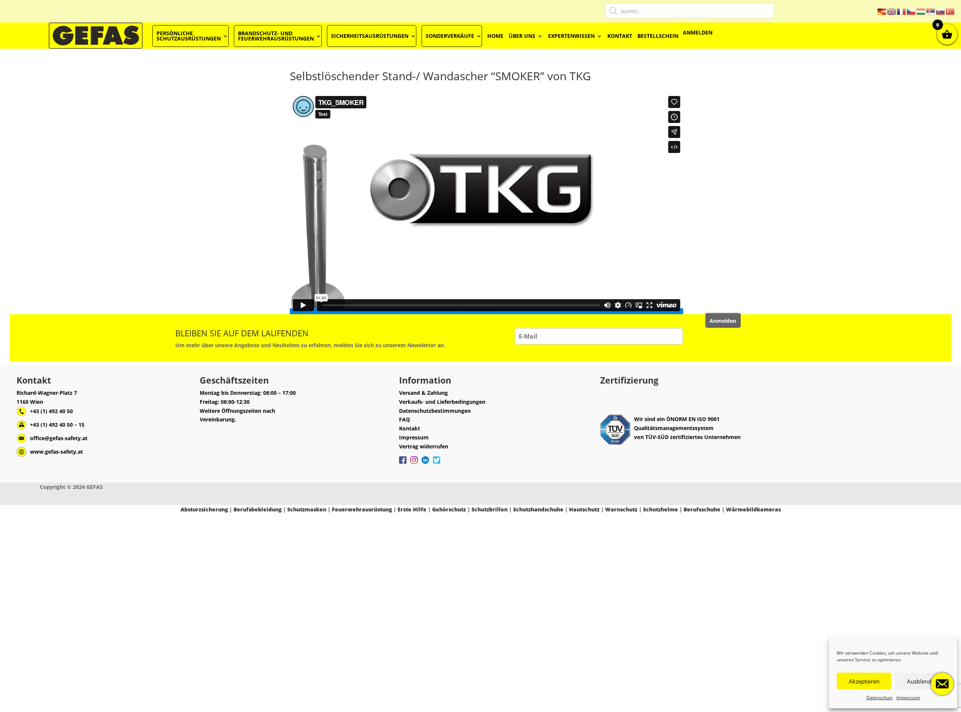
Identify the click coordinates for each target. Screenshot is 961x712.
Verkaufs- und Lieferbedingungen (442, 401)
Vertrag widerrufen (423, 446)
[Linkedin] (425, 463)
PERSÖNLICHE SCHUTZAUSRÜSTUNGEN (189, 36)
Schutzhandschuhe (538, 509)
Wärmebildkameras (753, 509)
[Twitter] (436, 463)
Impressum (908, 697)
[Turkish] (950, 11)
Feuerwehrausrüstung (362, 509)
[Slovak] (941, 11)
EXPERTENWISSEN (571, 35)
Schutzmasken (306, 509)
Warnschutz (621, 509)
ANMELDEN (697, 32)
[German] (882, 11)
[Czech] (911, 11)
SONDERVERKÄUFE (450, 35)
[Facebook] (403, 463)
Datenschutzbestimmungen (435, 410)
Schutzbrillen (489, 509)
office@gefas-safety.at (58, 438)
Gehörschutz (449, 509)
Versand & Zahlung (423, 392)
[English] (892, 11)
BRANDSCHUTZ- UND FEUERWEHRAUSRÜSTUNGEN (276, 36)
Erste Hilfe (412, 509)
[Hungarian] (921, 11)
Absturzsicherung (204, 509)
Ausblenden (922, 681)
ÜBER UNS (522, 35)
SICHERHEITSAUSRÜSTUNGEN (369, 35)
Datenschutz (879, 697)
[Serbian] (931, 11)
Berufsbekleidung (257, 509)
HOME (495, 35)
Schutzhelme (660, 509)
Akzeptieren (864, 681)
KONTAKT (619, 35)
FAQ (404, 419)
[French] (902, 11)
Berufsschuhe (702, 509)
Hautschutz (584, 509)
